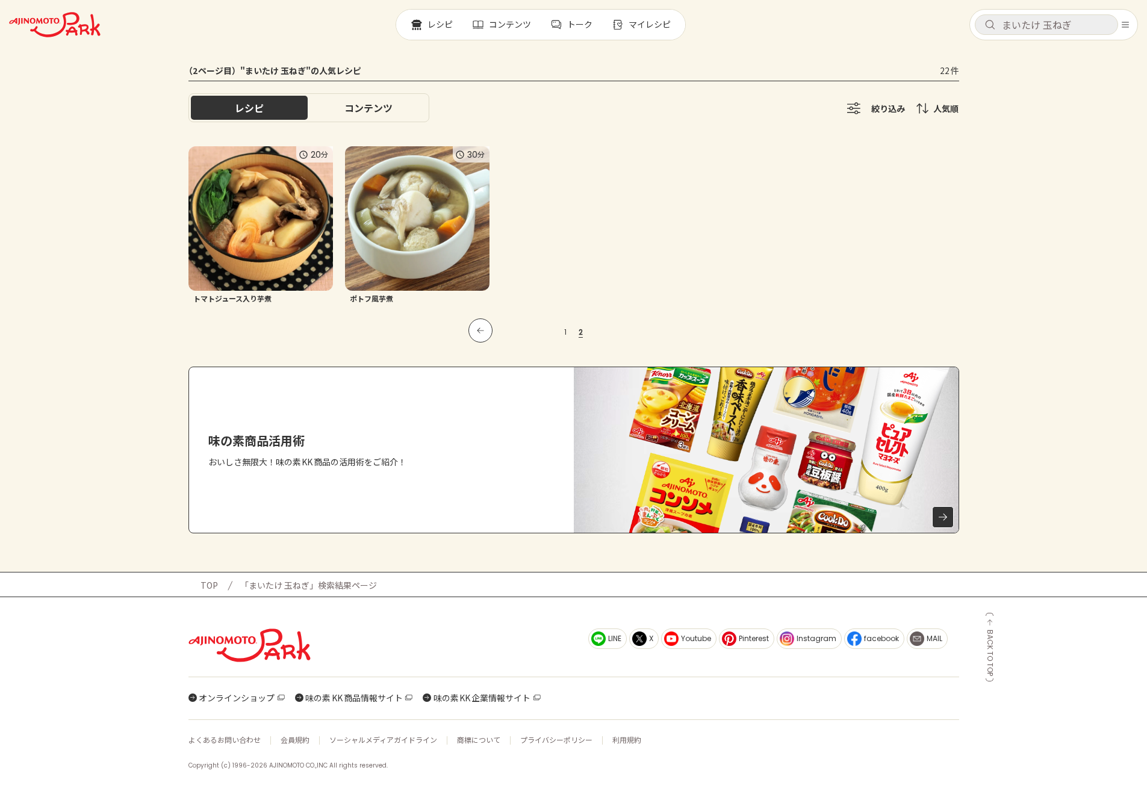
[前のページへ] (480, 330)
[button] (1046, 24)
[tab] (368, 108)
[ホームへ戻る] (55, 24)
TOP (209, 585)
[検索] (990, 25)
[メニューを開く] (1125, 24)
